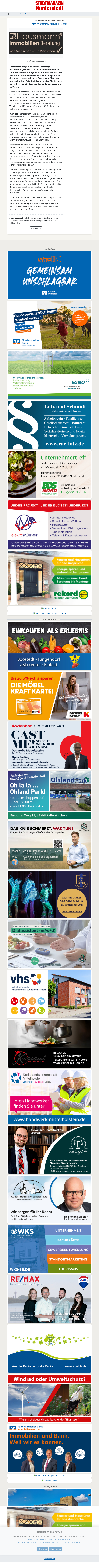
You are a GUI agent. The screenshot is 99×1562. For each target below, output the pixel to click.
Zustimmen (55, 1549)
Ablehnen (42, 1549)
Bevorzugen (37, 228)
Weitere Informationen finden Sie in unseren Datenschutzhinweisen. (49, 1542)
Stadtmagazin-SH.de (16, 14)
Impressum (49, 1558)
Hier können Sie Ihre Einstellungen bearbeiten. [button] (49, 1539)
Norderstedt (28, 14)
